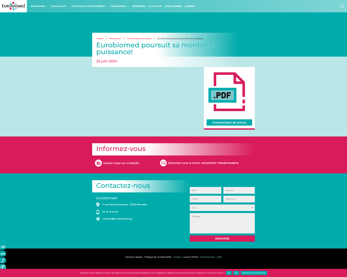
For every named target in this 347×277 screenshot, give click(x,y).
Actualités (155, 6)
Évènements (139, 6)
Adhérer (190, 6)
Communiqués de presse (139, 38)
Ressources (115, 38)
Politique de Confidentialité (157, 257)
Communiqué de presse (229, 122)
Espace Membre (173, 6)
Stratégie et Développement (88, 6)
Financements (118, 6)
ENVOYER (222, 238)
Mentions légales (133, 257)
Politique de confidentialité (254, 273)
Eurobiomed (38, 6)
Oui (228, 273)
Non (236, 273)
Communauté (58, 6)
